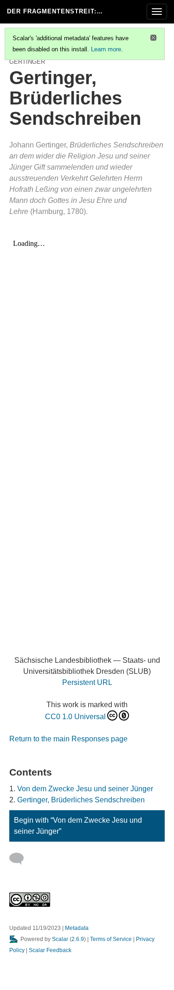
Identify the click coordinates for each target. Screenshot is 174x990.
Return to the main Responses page (68, 739)
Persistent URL (87, 682)
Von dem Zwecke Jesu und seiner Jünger (85, 789)
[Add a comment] (20, 859)
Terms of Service (111, 939)
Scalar (60, 939)
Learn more (106, 49)
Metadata (77, 928)
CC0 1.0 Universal (75, 717)
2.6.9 (77, 939)
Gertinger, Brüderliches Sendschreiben (81, 800)
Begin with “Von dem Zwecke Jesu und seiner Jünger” (78, 825)
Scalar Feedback (50, 950)
